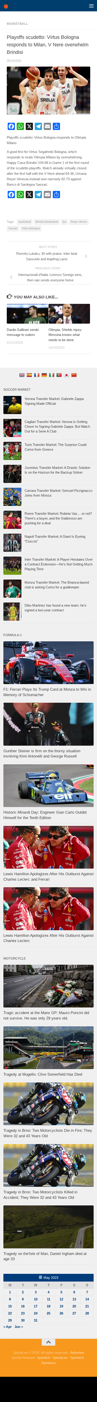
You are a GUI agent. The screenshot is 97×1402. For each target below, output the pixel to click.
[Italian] (52, 375)
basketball (17, 23)
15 (10, 1306)
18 (48, 1306)
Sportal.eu (60, 1358)
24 (35, 1313)
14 (87, 1299)
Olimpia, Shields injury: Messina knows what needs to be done (65, 335)
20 (74, 1306)
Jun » (18, 1327)
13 (74, 1299)
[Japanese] (67, 375)
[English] (22, 375)
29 (10, 1320)
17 (35, 1306)
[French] (37, 375)
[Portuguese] (59, 375)
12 (61, 1299)
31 (35, 1320)
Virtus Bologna (31, 228)
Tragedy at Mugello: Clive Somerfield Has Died (42, 1074)
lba (64, 221)
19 (61, 1306)
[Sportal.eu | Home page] (8, 6)
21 (87, 1306)
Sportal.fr (77, 1358)
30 (23, 1320)
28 (87, 1313)
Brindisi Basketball (46, 221)
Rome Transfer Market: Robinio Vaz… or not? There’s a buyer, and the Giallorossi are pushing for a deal (58, 518)
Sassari (13, 228)
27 (74, 1313)
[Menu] (91, 5)
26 (61, 1313)
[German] (45, 375)
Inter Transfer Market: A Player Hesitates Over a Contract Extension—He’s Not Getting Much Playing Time (59, 564)
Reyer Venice (79, 221)
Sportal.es (48, 1363)
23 (23, 1313)
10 (35, 1299)
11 (48, 1299)
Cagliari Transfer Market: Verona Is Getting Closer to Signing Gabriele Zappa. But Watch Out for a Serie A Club (57, 426)
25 (48, 1313)
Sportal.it (43, 1358)
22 (10, 1313)
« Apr (7, 1327)
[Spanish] (30, 375)
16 (23, 1306)
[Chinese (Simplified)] (74, 375)
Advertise (77, 1353)
